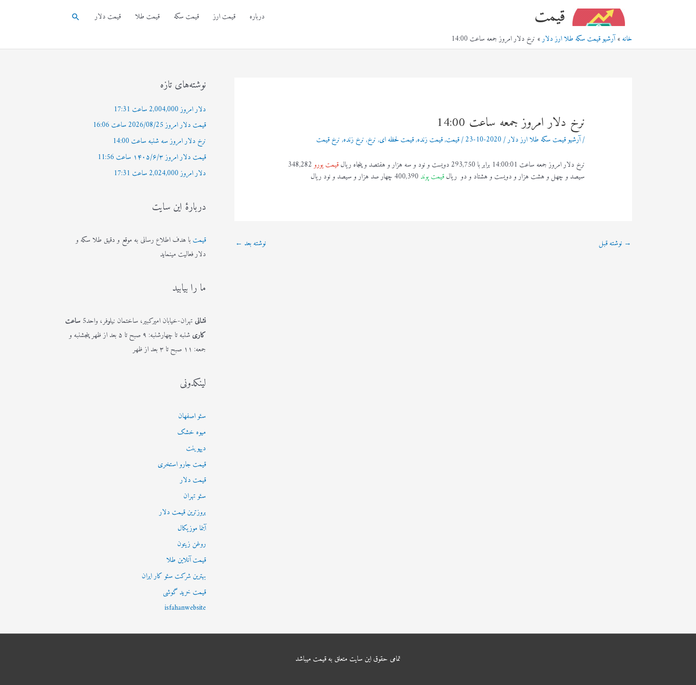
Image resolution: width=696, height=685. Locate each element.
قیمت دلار (108, 16)
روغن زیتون (191, 544)
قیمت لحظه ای (396, 139)
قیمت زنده (430, 139)
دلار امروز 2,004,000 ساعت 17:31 (160, 109)
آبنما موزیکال (192, 528)
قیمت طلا (147, 16)
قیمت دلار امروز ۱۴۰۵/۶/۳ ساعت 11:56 (152, 157)
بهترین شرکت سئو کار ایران (174, 576)
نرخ (371, 139)
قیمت (549, 16)
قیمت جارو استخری (182, 464)
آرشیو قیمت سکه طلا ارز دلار (544, 139)
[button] (75, 17)
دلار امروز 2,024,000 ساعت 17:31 (160, 173)
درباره (257, 16)
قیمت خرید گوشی (184, 592)
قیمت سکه (186, 16)
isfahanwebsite (185, 608)
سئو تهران (194, 496)
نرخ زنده (353, 139)
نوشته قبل (615, 243)
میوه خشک (191, 432)
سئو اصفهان (192, 416)
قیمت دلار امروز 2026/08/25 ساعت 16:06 (149, 125)
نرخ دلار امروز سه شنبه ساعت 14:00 (159, 141)
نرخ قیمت (328, 139)
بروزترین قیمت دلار (182, 512)
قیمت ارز (224, 16)
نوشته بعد (250, 243)
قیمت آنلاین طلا (186, 560)
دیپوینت (196, 448)
